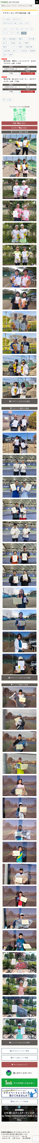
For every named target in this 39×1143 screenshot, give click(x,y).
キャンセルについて (20, 1064)
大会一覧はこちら (19, 123)
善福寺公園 (28, 47)
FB (17, 29)
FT (12, 33)
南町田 (27, 43)
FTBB (23, 33)
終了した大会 (7, 99)
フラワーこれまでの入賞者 (20, 401)
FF (12, 29)
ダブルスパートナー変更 (20, 1051)
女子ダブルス (17, 19)
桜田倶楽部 (12, 39)
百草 (4, 39)
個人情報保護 (26, 1138)
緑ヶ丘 (5, 43)
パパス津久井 (23, 51)
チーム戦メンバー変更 (20, 1058)
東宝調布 (32, 51)
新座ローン (6, 47)
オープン (5, 33)
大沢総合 (13, 43)
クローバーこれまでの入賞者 (20, 678)
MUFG (11, 55)
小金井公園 (6, 51)
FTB (17, 33)
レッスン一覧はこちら (19, 128)
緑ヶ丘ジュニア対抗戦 (20, 1101)
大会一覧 (24, 1136)
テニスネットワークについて (10, 1136)
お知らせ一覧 (6, 1138)
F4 (22, 29)
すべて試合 (6, 19)
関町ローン (22, 39)
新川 (14, 51)
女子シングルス (24, 23)
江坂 (4, 55)
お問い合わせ (16, 1138)
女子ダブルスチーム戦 (9, 23)
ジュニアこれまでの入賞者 (20, 1042)
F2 (31, 29)
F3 (27, 29)
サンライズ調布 (17, 47)
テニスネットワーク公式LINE (20, 107)
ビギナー (5, 29)
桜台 (20, 43)
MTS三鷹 (31, 39)
